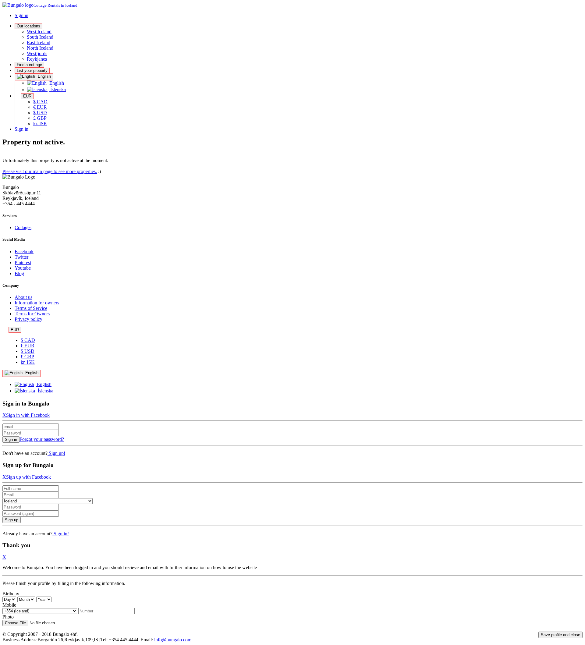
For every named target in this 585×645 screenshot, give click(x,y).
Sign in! (60, 533)
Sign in (21, 15)
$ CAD (40, 101)
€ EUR (40, 107)
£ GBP (40, 118)
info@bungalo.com (172, 639)
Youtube (23, 268)
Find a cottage (29, 64)
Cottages (23, 227)
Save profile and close (560, 635)
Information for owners (37, 302)
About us (23, 297)
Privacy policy (28, 319)
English (44, 76)
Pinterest (23, 262)
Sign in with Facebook (28, 415)
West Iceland (39, 31)
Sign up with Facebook (28, 477)
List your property (32, 70)
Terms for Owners (32, 313)
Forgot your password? (42, 439)
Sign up (11, 520)
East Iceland (38, 42)
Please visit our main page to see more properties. (49, 171)
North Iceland (40, 48)
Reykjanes (37, 59)
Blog (19, 273)
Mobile (9, 605)
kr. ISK (40, 123)
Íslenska (57, 89)
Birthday (10, 593)
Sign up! (56, 453)
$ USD (40, 112)
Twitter (21, 257)
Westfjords (37, 53)
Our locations (28, 26)
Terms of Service (31, 308)
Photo (8, 616)
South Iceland (40, 37)
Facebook (24, 251)
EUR (27, 96)
